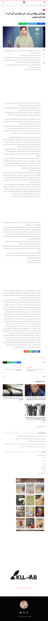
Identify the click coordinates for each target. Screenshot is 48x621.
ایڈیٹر (44, 20)
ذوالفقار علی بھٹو (42, 357)
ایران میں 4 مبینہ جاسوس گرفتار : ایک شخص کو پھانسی (13, 398)
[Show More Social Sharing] (17, 24)
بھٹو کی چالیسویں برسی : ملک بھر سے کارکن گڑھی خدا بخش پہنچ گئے (13, 370)
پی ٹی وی (32, 357)
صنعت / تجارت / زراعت (41, 473)
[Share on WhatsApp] (22, 24)
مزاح (44, 471)
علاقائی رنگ (43, 467)
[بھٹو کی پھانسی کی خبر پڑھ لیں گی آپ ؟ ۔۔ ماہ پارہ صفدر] (24, 36)
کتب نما (44, 463)
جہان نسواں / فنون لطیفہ (41, 455)
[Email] (44, 63)
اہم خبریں (43, 469)
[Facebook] (44, 53)
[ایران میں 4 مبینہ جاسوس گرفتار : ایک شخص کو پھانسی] (13, 390)
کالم (44, 461)
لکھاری (44, 10)
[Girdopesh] (24, 2)
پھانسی (37, 357)
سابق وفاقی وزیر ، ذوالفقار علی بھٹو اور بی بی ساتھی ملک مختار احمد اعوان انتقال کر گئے (35, 398)
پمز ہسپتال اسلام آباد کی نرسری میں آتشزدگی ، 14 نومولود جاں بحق (34, 436)
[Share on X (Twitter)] (31, 24)
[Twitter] (44, 56)
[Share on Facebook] (40, 24)
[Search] (3, 2)
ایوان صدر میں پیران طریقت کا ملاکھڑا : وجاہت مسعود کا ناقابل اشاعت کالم (33, 439)
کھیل (44, 465)
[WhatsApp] (44, 60)
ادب (44, 459)
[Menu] (44, 2)
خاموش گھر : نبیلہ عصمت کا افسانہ (39, 441)
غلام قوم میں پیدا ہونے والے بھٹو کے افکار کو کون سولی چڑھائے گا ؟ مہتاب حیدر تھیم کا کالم (35, 419)
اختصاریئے (43, 457)
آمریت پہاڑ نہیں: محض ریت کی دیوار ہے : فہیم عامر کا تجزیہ (35, 446)
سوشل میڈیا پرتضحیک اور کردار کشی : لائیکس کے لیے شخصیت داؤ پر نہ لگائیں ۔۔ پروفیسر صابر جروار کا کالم (28, 444)
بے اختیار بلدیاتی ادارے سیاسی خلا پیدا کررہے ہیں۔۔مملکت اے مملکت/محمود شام (34, 370)
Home (44, 5)
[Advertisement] (24, 549)
